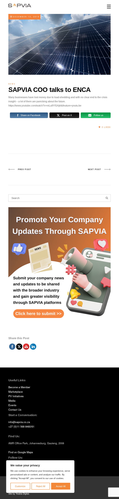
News (12, 84)
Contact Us (14, 409)
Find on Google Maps (20, 452)
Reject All (40, 486)
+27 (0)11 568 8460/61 (21, 426)
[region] (40, 476)
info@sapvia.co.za (19, 422)
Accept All (61, 486)
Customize (20, 486)
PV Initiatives (16, 396)
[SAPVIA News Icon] (59, 271)
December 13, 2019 (25, 17)
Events (12, 405)
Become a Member (19, 387)
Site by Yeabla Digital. (19, 493)
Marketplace (15, 391)
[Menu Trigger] (109, 6)
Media (11, 400)
